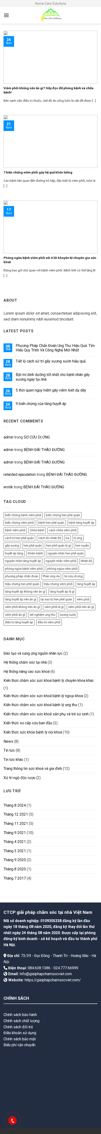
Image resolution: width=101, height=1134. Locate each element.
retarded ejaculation (20, 474)
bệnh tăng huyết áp (81, 522)
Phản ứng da (51, 576)
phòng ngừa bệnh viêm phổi (24, 568)
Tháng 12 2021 (16, 814)
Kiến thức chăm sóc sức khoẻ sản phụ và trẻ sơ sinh (46, 714)
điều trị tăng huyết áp (19, 622)
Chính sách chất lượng (21, 1021)
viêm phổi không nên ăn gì (22, 607)
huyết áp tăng (14, 553)
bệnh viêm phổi (15, 530)
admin (8, 437)
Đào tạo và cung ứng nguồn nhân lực (33, 653)
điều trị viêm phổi (49, 622)
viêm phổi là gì (54, 607)
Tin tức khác (13, 759)
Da (67, 538)
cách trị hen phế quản (19, 538)
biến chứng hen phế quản (63, 515)
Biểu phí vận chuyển (19, 1045)
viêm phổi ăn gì (15, 614)
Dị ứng (78, 538)
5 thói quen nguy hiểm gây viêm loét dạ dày (51, 390)
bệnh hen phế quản (51, 522)
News (8, 741)
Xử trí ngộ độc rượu (19, 778)
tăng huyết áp (86, 584)
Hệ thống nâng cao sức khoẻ (27, 671)
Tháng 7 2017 (15, 878)
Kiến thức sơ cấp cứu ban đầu (28, 723)
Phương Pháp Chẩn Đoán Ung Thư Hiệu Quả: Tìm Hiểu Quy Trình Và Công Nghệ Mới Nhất (55, 347)
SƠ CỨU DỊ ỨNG (37, 437)
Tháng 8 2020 (15, 869)
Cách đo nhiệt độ (49, 538)
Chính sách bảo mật (20, 1039)
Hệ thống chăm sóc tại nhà (25, 662)
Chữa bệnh (37, 530)
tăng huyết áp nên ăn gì (20, 599)
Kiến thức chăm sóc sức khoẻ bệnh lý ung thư (40, 705)
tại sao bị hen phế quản (56, 599)
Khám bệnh (35, 553)
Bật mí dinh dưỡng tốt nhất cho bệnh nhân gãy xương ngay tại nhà (53, 376)
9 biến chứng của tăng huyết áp (41, 403)
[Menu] (6, 15)
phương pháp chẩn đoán (21, 576)
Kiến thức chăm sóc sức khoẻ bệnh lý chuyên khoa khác (49, 680)
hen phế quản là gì (58, 545)
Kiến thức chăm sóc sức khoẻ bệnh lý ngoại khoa (43, 696)
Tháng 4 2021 (15, 841)
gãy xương (12, 545)
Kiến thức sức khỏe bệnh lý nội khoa (33, 732)
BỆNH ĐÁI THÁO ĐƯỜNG (44, 449)
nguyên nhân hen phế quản (65, 553)
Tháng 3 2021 (15, 851)
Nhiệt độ (86, 561)
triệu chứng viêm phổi (58, 584)
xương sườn (68, 614)
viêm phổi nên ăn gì (81, 607)
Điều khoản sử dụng (20, 1033)
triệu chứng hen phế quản (22, 584)
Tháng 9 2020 (15, 860)
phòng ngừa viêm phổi (62, 568)
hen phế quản (32, 545)
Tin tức (9, 750)
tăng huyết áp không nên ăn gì (25, 591)
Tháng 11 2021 (16, 823)
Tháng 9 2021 (15, 832)
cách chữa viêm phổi (63, 530)
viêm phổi (83, 599)
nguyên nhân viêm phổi (61, 561)
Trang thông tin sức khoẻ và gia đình (33, 768)
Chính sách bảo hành (20, 1014)
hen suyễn (82, 545)
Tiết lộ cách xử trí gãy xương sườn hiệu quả (51, 361)
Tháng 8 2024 (15, 805)
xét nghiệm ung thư (42, 614)
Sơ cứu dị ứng (73, 576)
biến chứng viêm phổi (19, 522)
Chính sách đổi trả (18, 1027)
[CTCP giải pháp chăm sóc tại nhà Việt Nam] (50, 15)
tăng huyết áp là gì (62, 591)
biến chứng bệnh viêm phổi (23, 515)
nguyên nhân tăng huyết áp (23, 561)
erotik (8, 487)
